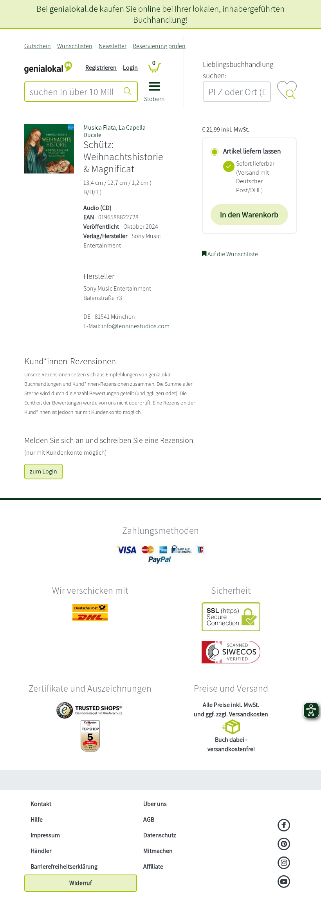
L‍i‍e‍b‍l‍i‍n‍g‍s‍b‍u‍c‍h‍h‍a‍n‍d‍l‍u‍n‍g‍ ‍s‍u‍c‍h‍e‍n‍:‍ (238, 70)
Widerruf (80, 883)
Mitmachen (158, 851)
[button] (154, 94)
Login (130, 67)
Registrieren (101, 67)
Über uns (155, 804)
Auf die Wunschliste (232, 254)
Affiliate (153, 866)
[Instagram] (284, 863)
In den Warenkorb (249, 215)
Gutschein (37, 46)
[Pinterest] (284, 845)
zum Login (43, 471)
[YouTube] (284, 882)
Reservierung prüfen (159, 46)
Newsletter (112, 46)
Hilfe (37, 819)
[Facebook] (284, 826)
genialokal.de (73, 8)
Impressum (45, 835)
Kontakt (41, 804)
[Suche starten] (127, 91)
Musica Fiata (99, 127)
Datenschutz (159, 835)
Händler (41, 851)
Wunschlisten (74, 46)
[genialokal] (48, 67)
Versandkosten (248, 714)
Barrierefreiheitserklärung (64, 866)
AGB (148, 819)
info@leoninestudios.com (136, 326)
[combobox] (72, 91)
